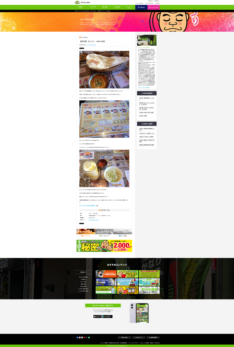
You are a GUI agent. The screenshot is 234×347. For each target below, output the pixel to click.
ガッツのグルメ (84, 37)
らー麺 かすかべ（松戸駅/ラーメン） (147, 133)
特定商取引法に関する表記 (114, 342)
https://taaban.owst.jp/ (94, 219)
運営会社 (151, 342)
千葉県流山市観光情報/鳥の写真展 (146, 145)
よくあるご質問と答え (149, 3)
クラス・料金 (93, 7)
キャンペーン (129, 7)
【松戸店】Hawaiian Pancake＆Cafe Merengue (146, 108)
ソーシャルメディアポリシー (133, 342)
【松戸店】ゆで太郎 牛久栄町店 (146, 136)
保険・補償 (104, 7)
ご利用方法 (80, 7)
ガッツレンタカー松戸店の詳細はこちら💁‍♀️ (88, 205)
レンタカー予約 (154, 7)
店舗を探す (142, 7)
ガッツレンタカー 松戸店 (143, 87)
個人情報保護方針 (123, 342)
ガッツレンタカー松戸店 (90, 44)
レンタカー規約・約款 (83, 291)
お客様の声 (157, 3)
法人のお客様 (117, 7)
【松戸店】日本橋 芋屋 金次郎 (146, 112)
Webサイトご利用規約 (144, 342)
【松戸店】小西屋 (143, 115)
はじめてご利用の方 (139, 3)
